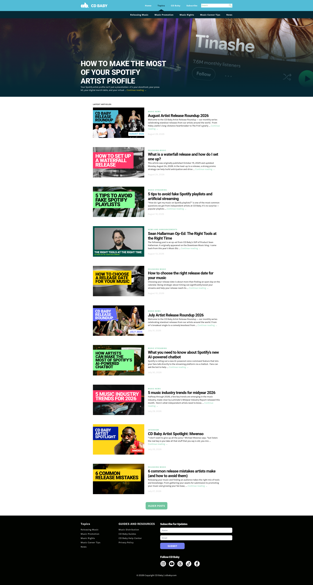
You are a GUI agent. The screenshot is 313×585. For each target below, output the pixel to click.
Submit (172, 546)
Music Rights (187, 14)
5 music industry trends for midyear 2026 (181, 392)
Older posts (156, 505)
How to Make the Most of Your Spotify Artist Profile (123, 72)
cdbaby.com (171, 575)
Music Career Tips (210, 14)
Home (148, 5)
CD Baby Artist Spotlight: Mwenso (175, 433)
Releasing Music (139, 14)
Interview (153, 430)
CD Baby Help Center (130, 538)
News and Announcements (162, 229)
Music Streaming (157, 190)
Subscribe (191, 5)
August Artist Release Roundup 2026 (178, 115)
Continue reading (136, 89)
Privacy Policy (126, 542)
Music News (154, 111)
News (229, 14)
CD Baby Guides (127, 533)
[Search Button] (230, 5)
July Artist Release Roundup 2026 (176, 315)
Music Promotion (164, 14)
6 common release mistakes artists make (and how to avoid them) (181, 473)
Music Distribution (129, 529)
